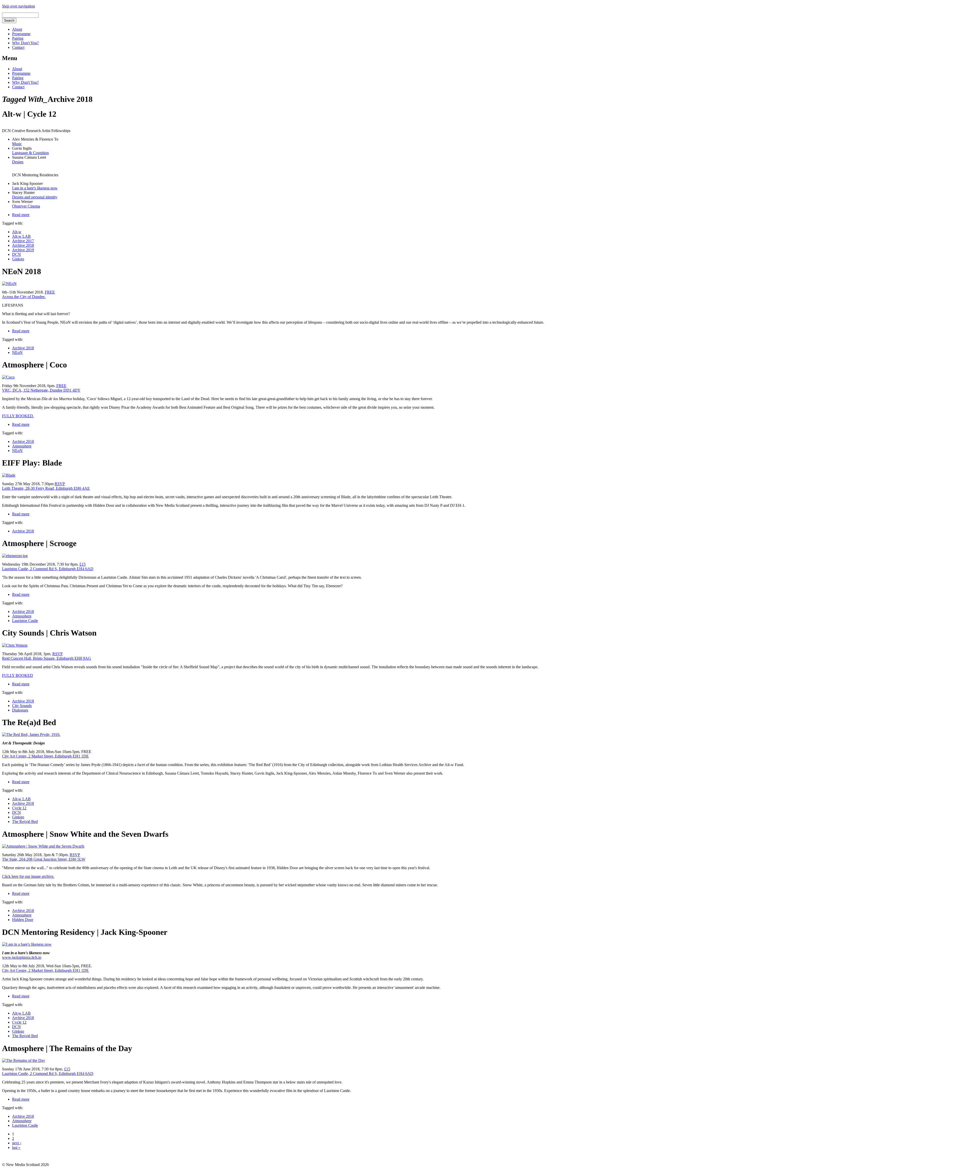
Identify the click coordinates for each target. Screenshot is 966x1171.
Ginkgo (18, 259)
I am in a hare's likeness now (35, 188)
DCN (16, 254)
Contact (18, 47)
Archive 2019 (23, 250)
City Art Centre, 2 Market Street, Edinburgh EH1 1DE (45, 756)
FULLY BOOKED (17, 675)
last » (16, 1147)
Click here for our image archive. (28, 876)
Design (17, 162)
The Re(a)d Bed (25, 821)
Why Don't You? (25, 43)
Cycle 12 (19, 808)
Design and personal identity (34, 197)
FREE (50, 292)
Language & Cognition (30, 153)
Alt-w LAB (21, 236)
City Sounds (22, 705)
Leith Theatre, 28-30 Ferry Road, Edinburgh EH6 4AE (46, 488)
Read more (20, 215)
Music (17, 144)
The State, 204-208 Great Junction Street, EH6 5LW (43, 859)
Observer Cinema (26, 206)
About (17, 29)
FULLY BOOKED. (18, 416)
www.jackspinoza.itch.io (21, 957)
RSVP (60, 484)
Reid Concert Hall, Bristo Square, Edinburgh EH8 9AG (46, 658)
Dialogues (20, 710)
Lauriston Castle (25, 620)
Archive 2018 (23, 245)
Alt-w (16, 232)
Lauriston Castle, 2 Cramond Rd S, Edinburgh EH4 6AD (47, 569)
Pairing (17, 38)
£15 (82, 564)
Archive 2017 (23, 241)
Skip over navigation (18, 6)
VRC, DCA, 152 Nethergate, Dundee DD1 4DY (41, 390)
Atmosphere (21, 446)
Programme (21, 34)
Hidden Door (22, 919)
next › (16, 1143)
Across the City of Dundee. (24, 297)
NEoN (17, 352)
